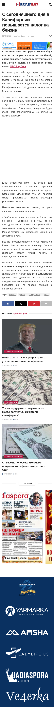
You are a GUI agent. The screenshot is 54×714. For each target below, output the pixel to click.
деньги (22, 294)
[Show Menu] (3, 4)
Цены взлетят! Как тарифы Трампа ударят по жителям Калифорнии (24, 359)
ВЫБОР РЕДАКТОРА (13, 351)
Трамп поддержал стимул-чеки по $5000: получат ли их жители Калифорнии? (23, 411)
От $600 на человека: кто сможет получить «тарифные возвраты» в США (23, 466)
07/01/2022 (6, 35)
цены (46, 294)
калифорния (34, 294)
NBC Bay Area (18, 66)
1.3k (16, 420)
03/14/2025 (7, 420)
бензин (12, 294)
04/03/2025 (7, 365)
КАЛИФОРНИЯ (10, 402)
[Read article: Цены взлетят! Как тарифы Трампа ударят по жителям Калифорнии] (27, 336)
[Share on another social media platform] (46, 303)
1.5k (16, 365)
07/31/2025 (7, 474)
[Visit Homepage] (27, 4)
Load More (27, 483)
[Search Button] (50, 4)
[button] (27, 527)
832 (16, 474)
